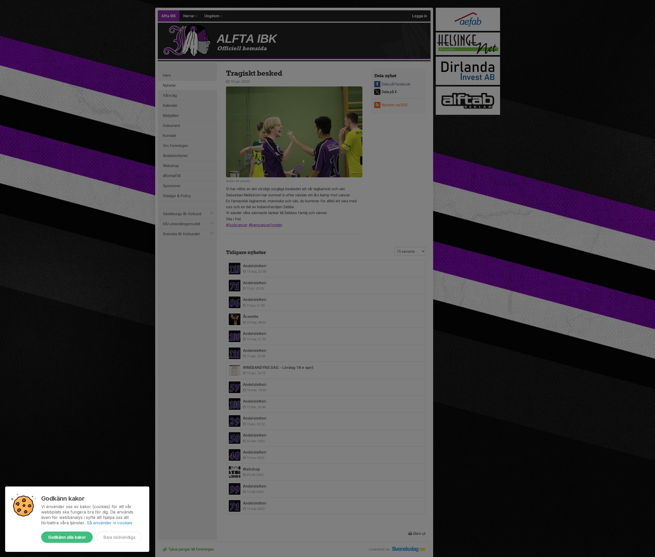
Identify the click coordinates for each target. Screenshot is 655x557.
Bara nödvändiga (119, 537)
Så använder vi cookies (109, 522)
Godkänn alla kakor (67, 537)
